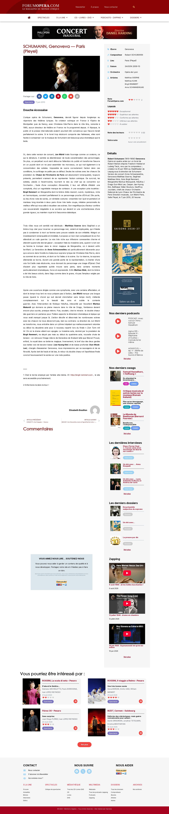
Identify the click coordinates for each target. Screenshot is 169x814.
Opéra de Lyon (131, 72)
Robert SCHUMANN (134, 55)
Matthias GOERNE (132, 78)
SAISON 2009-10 (132, 66)
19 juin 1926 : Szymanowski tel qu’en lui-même (126, 646)
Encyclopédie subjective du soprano (133, 508)
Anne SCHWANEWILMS (134, 87)
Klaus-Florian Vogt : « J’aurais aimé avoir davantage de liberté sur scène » (132, 448)
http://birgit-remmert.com (81, 375)
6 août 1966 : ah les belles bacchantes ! (126, 585)
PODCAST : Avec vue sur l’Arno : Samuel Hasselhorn (135, 321)
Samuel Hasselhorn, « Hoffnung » (133, 373)
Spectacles (43, 17)
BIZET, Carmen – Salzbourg (121, 711)
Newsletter (80, 7)
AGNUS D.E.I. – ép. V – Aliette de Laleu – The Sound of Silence (135, 351)
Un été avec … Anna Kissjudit (131, 465)
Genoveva (129, 49)
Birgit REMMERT (131, 84)
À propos (95, 7)
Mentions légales (70, 809)
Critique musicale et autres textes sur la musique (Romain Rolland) (133, 394)
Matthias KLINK (131, 81)
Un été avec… (129, 522)
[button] (62, 17)
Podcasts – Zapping (111, 17)
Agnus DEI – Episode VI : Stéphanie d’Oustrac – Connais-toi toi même (134, 336)
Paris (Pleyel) (130, 60)
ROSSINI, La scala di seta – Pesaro (59, 680)
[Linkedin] (89, 771)
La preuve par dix (130, 537)
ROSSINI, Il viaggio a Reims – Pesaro (125, 680)
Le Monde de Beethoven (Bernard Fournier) (133, 416)
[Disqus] (61, 462)
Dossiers (134, 17)
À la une (60, 17)
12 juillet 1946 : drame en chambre (124, 615)
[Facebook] (76, 771)
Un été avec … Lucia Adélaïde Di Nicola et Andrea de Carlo (132, 481)
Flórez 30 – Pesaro (51, 711)
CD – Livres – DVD (83, 17)
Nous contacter (111, 7)
